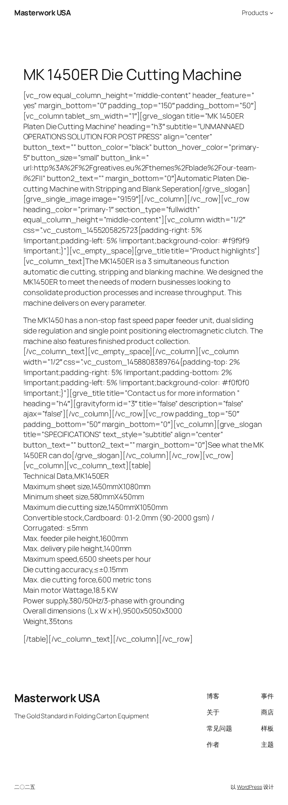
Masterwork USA (42, 13)
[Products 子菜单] (271, 13)
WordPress (249, 786)
